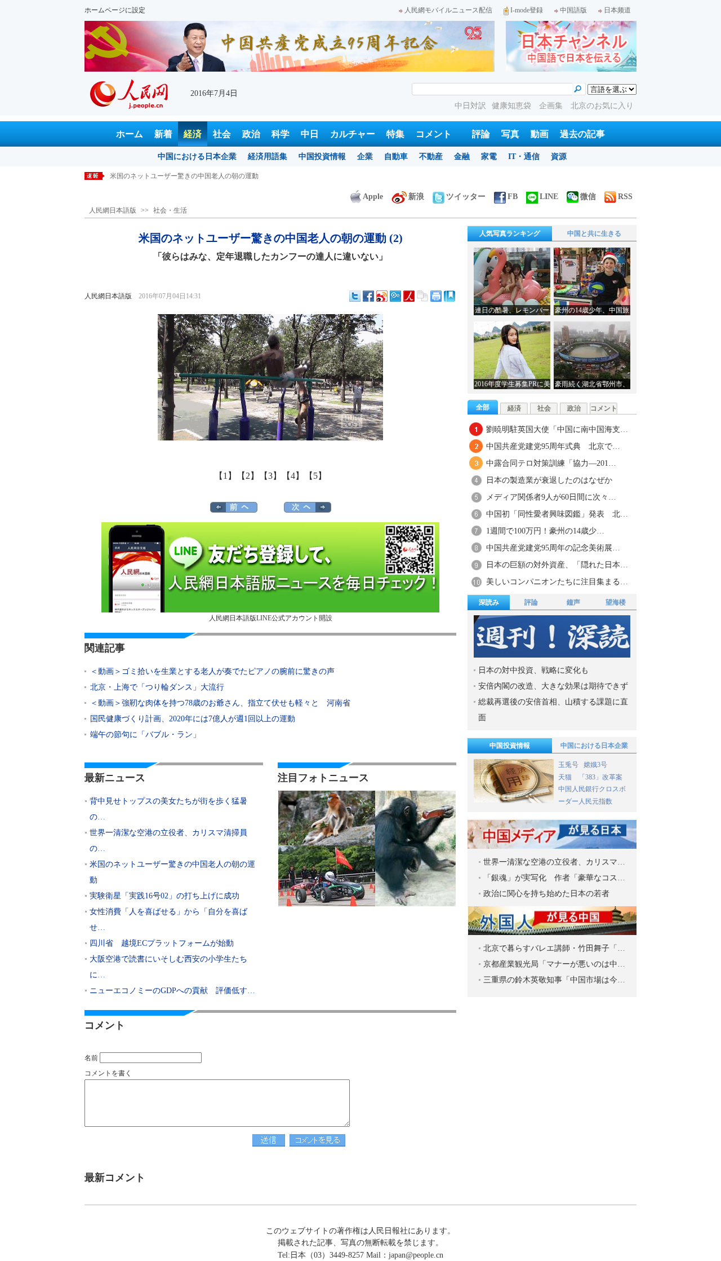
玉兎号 (568, 765)
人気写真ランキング (509, 233)
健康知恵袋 (512, 106)
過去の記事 (582, 134)
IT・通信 (524, 156)
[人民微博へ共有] (409, 296)
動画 (540, 134)
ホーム (129, 134)
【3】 (270, 475)
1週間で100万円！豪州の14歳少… (545, 531)
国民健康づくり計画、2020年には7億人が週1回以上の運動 (192, 719)
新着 (163, 134)
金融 (462, 156)
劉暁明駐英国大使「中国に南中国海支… (557, 429)
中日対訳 (470, 106)
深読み (489, 602)
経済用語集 (267, 156)
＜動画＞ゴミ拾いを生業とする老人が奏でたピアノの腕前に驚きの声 (212, 671)
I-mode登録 (526, 10)
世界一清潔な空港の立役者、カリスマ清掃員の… (168, 840)
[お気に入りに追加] (449, 296)
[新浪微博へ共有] (382, 296)
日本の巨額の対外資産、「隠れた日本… (557, 565)
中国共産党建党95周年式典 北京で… (553, 446)
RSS (625, 196)
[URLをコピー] (422, 296)
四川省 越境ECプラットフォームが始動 (162, 943)
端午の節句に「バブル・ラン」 (145, 734)
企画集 (552, 106)
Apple (373, 196)
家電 (489, 156)
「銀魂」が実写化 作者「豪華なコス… (554, 878)
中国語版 (573, 10)
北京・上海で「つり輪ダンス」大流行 (161, 687)
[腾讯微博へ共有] (395, 296)
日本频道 (617, 10)
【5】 (315, 475)
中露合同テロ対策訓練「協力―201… (551, 463)
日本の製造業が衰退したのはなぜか (549, 480)
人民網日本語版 (112, 210)
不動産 (431, 156)
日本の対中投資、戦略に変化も (533, 670)
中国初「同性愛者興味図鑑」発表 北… (557, 514)
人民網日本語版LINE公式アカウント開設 (270, 618)
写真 (510, 134)
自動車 (396, 156)
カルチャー (352, 134)
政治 (251, 134)
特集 (395, 134)
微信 (588, 196)
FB (513, 196)
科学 (281, 134)
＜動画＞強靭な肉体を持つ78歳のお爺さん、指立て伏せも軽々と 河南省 (220, 703)
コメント (434, 134)
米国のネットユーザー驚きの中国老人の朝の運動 (172, 872)
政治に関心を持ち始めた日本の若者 (546, 893)
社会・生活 (170, 210)
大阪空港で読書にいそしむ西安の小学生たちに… (168, 967)
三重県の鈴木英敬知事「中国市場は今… (554, 980)
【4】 (293, 475)
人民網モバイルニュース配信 (448, 10)
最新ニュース (114, 777)
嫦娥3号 (595, 765)
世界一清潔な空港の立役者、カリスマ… (554, 862)
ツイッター (466, 196)
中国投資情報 (322, 156)
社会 (222, 134)
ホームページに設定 (114, 10)
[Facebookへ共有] (368, 296)
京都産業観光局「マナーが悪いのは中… (554, 964)
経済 (193, 134)
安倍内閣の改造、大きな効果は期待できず (553, 686)
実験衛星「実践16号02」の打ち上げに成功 (174, 176)
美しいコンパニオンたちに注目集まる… (557, 581)
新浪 (416, 196)
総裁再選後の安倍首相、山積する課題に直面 (553, 710)
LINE (549, 196)
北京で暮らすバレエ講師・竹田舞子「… (554, 948)
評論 (481, 134)
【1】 (225, 475)
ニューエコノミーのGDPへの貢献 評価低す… (172, 990)
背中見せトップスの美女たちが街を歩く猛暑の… (168, 809)
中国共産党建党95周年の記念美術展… (553, 548)
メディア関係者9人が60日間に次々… (551, 497)
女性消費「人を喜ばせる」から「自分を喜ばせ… (168, 919)
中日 (310, 134)
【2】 (248, 475)
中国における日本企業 (197, 156)
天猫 (565, 777)
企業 (365, 156)
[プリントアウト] (436, 296)
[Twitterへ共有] (354, 296)
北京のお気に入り (602, 106)
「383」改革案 (600, 777)
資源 (559, 156)
